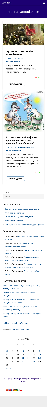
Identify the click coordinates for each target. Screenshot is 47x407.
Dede (21, 59)
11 (12, 354)
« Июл (8, 368)
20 (23, 357)
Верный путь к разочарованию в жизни (22, 209)
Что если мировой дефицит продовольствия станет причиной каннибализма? (21, 140)
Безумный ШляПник (26, 147)
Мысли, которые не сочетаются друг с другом (24, 224)
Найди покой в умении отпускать (19, 217)
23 (39, 357)
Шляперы (7, 2)
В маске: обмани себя (14, 221)
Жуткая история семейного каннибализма (21, 53)
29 (33, 361)
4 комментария (14, 62)
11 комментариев (15, 150)
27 (23, 361)
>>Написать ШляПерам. (15, 323)
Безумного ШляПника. (20, 329)
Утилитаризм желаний (14, 213)
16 (39, 354)
